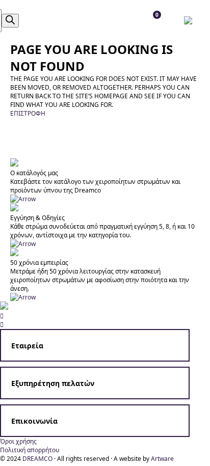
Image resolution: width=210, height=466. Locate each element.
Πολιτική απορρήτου (29, 450)
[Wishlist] (64, 20)
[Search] (10, 21)
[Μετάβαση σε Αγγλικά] (190, 20)
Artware (162, 458)
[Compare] (87, 20)
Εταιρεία (27, 345)
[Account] (41, 20)
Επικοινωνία (34, 421)
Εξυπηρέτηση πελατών (52, 383)
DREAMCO (37, 458)
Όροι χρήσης (18, 441)
